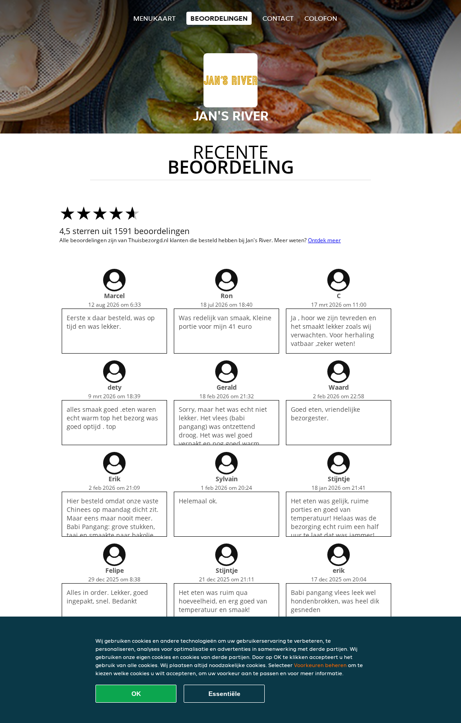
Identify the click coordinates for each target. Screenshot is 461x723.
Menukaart (154, 18)
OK (136, 693)
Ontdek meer (324, 240)
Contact (278, 18)
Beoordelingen (219, 18)
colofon (320, 18)
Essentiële (224, 693)
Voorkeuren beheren (320, 665)
